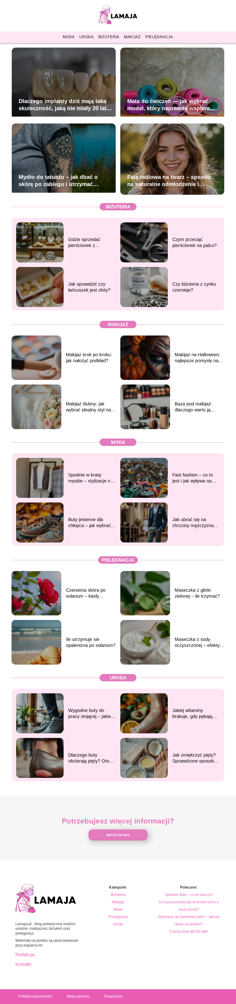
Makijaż (132, 37)
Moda (69, 37)
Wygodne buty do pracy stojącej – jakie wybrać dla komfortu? (90, 713)
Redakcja (24, 954)
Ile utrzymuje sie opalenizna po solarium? (90, 642)
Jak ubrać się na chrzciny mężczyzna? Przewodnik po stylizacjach (194, 522)
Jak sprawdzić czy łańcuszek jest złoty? (89, 287)
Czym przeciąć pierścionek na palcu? (194, 242)
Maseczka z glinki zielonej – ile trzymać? (197, 593)
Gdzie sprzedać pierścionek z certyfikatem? (84, 242)
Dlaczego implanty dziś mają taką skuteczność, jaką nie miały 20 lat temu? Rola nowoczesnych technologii (62, 105)
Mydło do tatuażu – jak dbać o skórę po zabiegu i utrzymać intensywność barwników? (58, 180)
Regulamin (113, 996)
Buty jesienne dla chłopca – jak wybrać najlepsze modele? (89, 522)
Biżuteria (108, 37)
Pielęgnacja (159, 37)
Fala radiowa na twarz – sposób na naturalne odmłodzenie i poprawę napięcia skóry (169, 180)
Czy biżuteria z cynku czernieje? (194, 287)
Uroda (86, 37)
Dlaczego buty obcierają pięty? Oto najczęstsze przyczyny (91, 758)
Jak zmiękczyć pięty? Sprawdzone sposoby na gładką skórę (194, 758)
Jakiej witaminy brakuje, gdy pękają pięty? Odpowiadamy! (194, 713)
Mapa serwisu (78, 996)
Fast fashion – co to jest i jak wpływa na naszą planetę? (192, 478)
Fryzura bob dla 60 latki (189, 931)
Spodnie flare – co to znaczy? (189, 895)
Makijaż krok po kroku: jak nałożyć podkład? (89, 357)
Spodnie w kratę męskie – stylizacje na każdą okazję (90, 478)
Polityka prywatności (35, 996)
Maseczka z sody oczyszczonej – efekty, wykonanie (198, 642)
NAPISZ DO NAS (118, 835)
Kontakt (23, 964)
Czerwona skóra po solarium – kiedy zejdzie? (86, 593)
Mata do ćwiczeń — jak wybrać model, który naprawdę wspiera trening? (168, 105)
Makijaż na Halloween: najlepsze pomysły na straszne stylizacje (197, 358)
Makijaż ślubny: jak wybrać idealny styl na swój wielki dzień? (88, 407)
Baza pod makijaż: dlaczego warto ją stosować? (193, 407)
